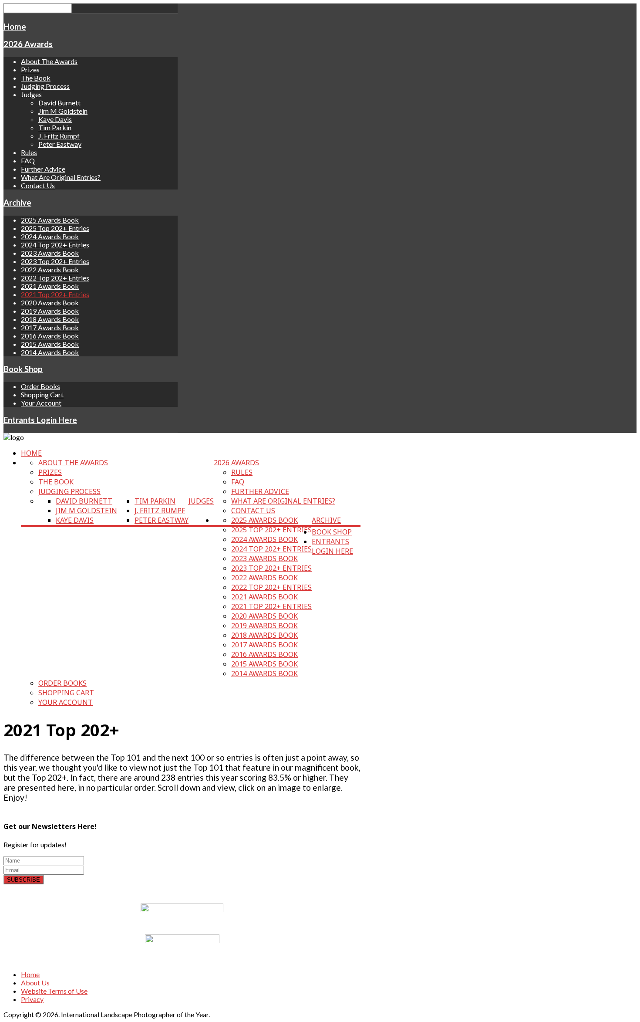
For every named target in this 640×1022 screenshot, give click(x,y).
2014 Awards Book (50, 352)
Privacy (32, 999)
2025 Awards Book (50, 220)
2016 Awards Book (50, 336)
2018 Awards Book (50, 319)
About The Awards (49, 61)
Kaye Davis (55, 119)
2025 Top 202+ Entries (55, 228)
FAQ (28, 160)
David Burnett (59, 102)
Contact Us (38, 185)
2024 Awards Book (50, 236)
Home (14, 26)
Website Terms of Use (54, 991)
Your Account (41, 403)
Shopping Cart (42, 394)
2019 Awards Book (50, 311)
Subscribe (23, 879)
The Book (36, 78)
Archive (17, 202)
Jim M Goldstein (63, 111)
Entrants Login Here (40, 420)
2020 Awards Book (50, 302)
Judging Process (45, 86)
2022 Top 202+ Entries (55, 278)
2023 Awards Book (50, 253)
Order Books (40, 386)
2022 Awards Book (50, 269)
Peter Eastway (59, 144)
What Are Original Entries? (61, 177)
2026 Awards (28, 44)
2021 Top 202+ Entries (55, 294)
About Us (35, 982)
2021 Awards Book (50, 286)
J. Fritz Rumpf (59, 136)
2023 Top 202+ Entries (55, 261)
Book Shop (23, 369)
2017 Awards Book (50, 327)
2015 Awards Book (50, 344)
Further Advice (43, 169)
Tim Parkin (54, 127)
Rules (29, 152)
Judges (201, 501)
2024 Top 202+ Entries (55, 244)
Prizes (30, 69)
